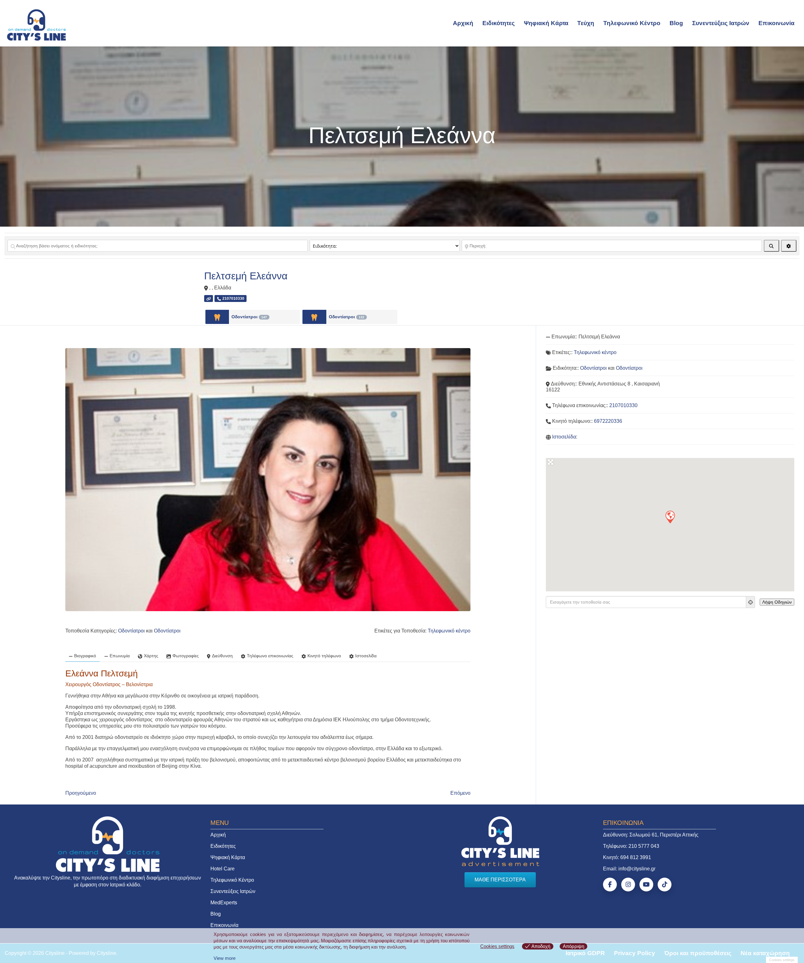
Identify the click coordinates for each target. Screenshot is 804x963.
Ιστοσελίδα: (564, 436)
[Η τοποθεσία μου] (750, 602)
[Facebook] (610, 884)
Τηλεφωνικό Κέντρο (631, 23)
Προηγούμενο (80, 793)
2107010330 (623, 405)
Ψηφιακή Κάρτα (546, 23)
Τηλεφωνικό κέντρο (449, 630)
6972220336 (608, 421)
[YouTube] (646, 884)
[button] (670, 517)
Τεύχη (585, 23)
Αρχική (463, 23)
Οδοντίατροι (249, 316)
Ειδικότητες (498, 23)
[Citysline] (36, 24)
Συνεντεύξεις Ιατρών (720, 23)
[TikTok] (664, 884)
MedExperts (223, 902)
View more (225, 958)
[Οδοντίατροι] (217, 317)
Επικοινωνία (776, 23)
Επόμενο (460, 793)
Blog (676, 23)
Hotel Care (222, 868)
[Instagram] (628, 884)
